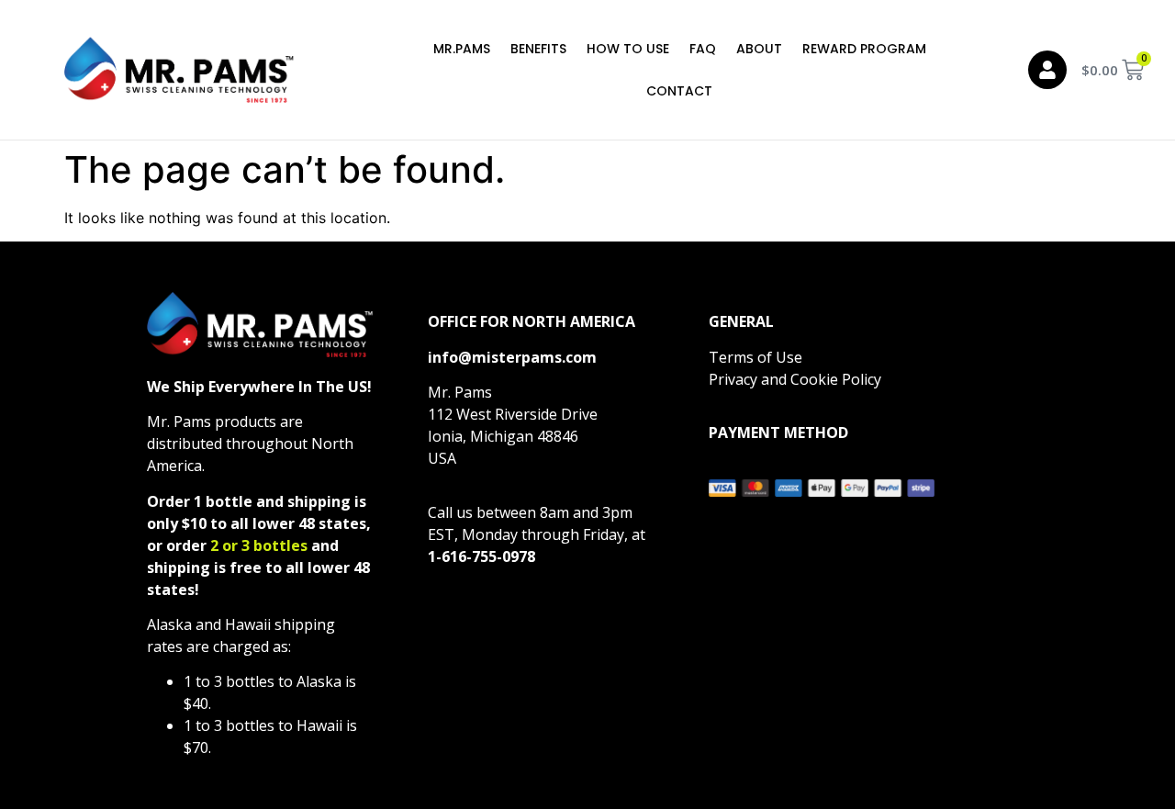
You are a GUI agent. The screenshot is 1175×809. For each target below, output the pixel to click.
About (759, 48)
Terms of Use (755, 357)
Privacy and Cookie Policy (795, 379)
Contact (679, 91)
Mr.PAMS (461, 48)
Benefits (538, 48)
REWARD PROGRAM (864, 48)
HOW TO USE (628, 48)
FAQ (702, 48)
